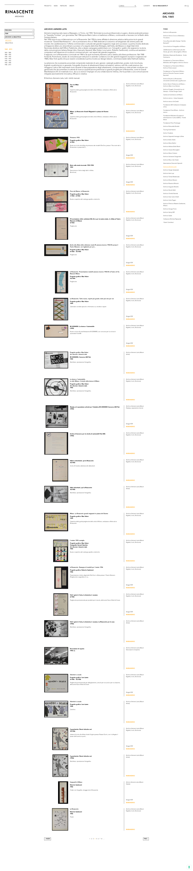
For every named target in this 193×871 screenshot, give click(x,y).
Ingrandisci (130, 104)
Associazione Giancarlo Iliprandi (172, 163)
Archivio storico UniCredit (171, 101)
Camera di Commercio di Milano (173, 95)
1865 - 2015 (8, 49)
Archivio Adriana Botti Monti (171, 146)
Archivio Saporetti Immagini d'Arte (173, 136)
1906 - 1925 (8, 56)
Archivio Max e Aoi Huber (171, 160)
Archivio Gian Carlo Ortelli (171, 197)
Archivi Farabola (168, 133)
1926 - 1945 (8, 58)
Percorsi (8, 30)
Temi (6, 33)
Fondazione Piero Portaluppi (171, 123)
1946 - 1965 (8, 60)
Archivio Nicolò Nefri (169, 190)
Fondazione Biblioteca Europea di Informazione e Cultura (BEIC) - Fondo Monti (174, 117)
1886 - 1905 (8, 54)
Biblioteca (9, 43)
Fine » (146, 839)
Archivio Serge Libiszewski (171, 170)
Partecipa (63, 6)
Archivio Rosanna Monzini (171, 183)
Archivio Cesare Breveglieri (171, 150)
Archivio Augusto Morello (171, 187)
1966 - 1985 (8, 62)
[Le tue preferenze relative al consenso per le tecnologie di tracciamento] (189, 867)
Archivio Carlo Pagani (169, 200)
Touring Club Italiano (169, 129)
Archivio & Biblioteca (13, 37)
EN (185, 6)
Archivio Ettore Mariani (170, 180)
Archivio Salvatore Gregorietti (172, 156)
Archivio (8, 40)
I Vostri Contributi (168, 222)
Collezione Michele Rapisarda (172, 219)
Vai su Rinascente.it (160, 6)
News (56, 6)
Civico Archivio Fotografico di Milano (174, 46)
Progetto (47, 6)
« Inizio (47, 839)
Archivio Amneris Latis (169, 166)
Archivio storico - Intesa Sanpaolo (173, 98)
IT (188, 6)
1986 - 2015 (8, 64)
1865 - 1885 (8, 52)
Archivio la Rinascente (169, 32)
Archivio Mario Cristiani (170, 153)
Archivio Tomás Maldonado (171, 176)
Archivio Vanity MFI (169, 212)
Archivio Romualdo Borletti (171, 126)
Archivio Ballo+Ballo (169, 140)
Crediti (71, 6)
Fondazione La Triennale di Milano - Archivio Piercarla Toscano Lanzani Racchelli (174, 73)
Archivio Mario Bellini (169, 143)
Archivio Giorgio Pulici (170, 209)
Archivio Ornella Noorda (170, 193)
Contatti (147, 6)
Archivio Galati (167, 215)
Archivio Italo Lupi (168, 173)
